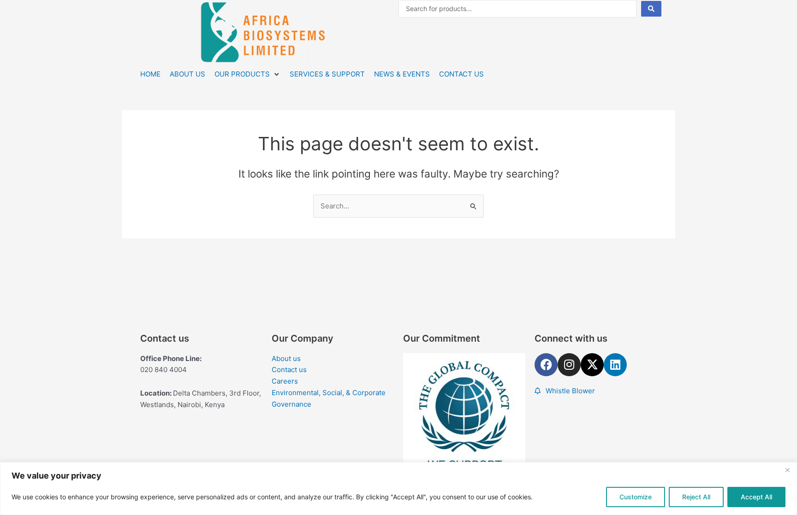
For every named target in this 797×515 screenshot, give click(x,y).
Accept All (756, 497)
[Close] (787, 469)
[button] (247, 74)
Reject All (696, 497)
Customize (635, 497)
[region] (398, 488)
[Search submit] (651, 9)
